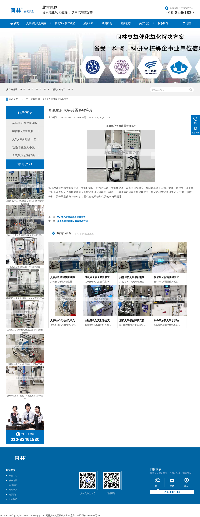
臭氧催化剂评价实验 (25, 123)
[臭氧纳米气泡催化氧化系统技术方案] (66, 300)
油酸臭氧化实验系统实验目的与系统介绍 (107, 320)
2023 (70, 89)
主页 (26, 99)
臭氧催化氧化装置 (36, 23)
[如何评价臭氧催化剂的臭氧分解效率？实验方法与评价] (135, 257)
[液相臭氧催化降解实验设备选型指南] (135, 300)
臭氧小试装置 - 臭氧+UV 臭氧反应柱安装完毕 (25, 397)
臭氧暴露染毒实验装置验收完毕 (72, 221)
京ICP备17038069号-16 (88, 515)
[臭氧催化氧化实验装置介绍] (100, 257)
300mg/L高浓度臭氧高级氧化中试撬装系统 (25, 235)
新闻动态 (126, 23)
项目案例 (107, 23)
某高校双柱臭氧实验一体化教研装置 (25, 266)
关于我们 (144, 23)
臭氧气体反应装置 (65, 23)
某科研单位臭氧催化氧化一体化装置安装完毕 (25, 298)
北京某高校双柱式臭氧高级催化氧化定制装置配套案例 (25, 202)
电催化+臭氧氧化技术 (25, 131)
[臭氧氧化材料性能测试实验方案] (169, 257)
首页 (16, 23)
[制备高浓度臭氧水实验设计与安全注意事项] (169, 300)
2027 (38, 89)
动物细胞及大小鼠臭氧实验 (25, 147)
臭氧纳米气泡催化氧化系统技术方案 (70, 320)
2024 (46, 89)
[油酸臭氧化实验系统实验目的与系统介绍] (100, 300)
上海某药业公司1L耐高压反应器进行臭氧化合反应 (25, 331)
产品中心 (13, 475)
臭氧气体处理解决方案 (25, 155)
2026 (22, 89)
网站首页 (10, 470)
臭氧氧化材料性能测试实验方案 (171, 277)
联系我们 (163, 23)
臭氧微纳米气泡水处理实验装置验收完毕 (25, 364)
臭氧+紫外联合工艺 (24, 139)
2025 (30, 89)
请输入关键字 (58, 89)
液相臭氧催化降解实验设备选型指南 (139, 320)
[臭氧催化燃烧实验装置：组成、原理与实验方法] (66, 257)
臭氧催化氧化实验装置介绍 (100, 277)
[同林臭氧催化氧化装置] (20, 12)
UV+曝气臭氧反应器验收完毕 (71, 216)
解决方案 (88, 23)
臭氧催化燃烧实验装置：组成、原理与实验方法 (76, 277)
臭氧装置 (54, 515)
